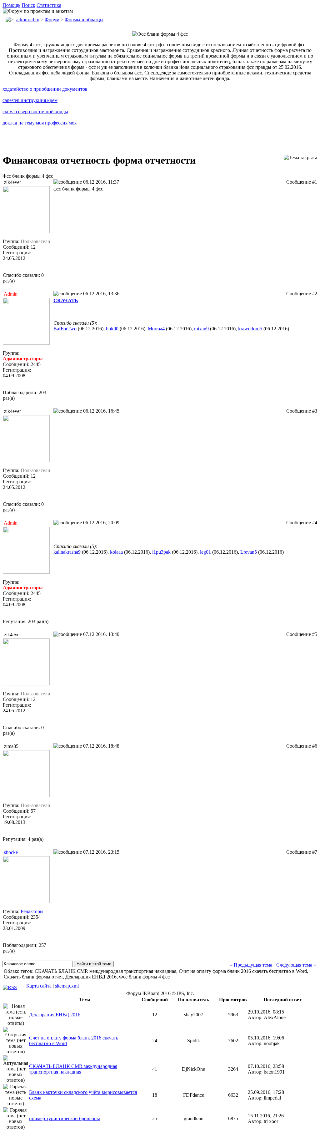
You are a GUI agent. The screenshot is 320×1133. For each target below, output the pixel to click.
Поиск (28, 5)
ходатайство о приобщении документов (45, 89)
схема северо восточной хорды (35, 111)
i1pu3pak (161, 552)
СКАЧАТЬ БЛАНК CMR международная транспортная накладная (73, 1069)
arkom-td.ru (27, 19)
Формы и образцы (84, 19)
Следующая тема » (296, 965)
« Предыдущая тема (251, 965)
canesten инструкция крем (30, 100)
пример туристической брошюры (64, 1118)
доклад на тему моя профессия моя (39, 122)
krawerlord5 (250, 328)
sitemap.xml (67, 985)
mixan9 (201, 328)
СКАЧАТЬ (65, 300)
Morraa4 (156, 328)
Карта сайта (39, 985)
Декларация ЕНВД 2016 (54, 1014)
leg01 (205, 552)
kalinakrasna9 (67, 552)
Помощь (11, 5)
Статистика (49, 5)
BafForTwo (65, 328)
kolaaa (116, 552)
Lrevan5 (248, 552)
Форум (52, 19)
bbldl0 (112, 328)
